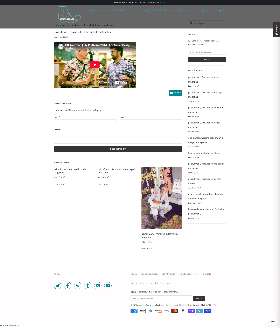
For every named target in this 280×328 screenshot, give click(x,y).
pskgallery (162, 11)
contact (182, 11)
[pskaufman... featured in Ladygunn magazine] (161, 229)
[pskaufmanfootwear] (69, 16)
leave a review (137, 283)
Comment (58, 129)
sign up (134, 274)
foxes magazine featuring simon (204, 153)
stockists (207, 274)
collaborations (115, 11)
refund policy (184, 274)
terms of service (155, 283)
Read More (59, 184)
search (170, 283)
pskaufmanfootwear (145, 305)
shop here (163, 2)
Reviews (276, 28)
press (196, 274)
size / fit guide (168, 274)
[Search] (214, 10)
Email (122, 117)
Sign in (205, 11)
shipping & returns (149, 274)
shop (93, 11)
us (136, 11)
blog (146, 11)
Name (57, 117)
